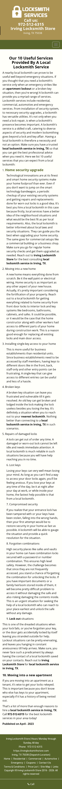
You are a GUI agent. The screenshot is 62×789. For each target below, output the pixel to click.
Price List (33, 766)
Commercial (34, 758)
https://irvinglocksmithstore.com (31, 750)
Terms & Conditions (14, 766)
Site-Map (45, 766)
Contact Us (45, 762)
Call (32, 784)
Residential (19, 758)
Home (7, 758)
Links (55, 766)
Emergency (17, 762)
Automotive (50, 758)
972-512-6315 (31, 24)
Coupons (31, 762)
